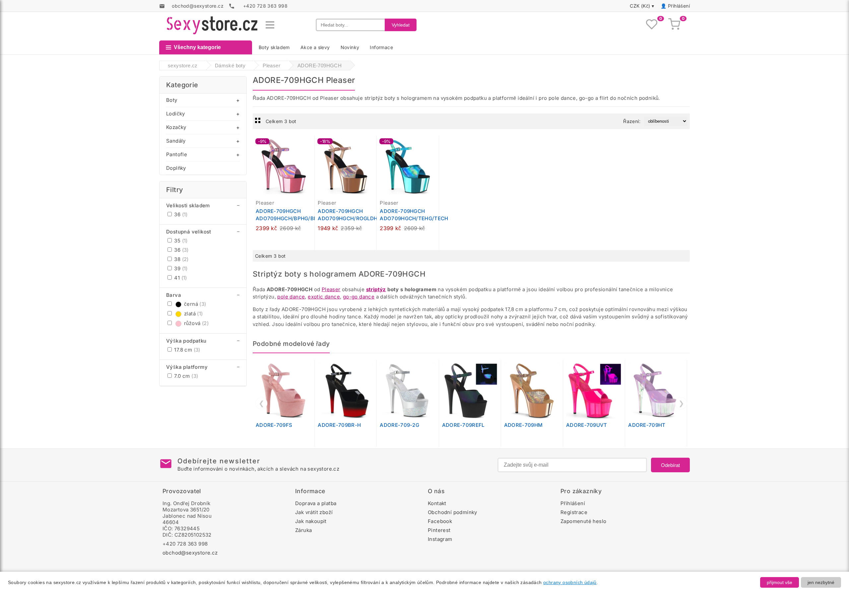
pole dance (291, 297)
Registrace (573, 512)
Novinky (350, 47)
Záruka (303, 530)
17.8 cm (186, 350)
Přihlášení (679, 6)
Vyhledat (401, 25)
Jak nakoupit (311, 521)
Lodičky (175, 113)
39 (180, 268)
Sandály (176, 141)
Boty (171, 100)
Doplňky (176, 168)
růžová (196, 323)
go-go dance (358, 297)
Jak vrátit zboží (314, 512)
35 (180, 240)
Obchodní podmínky (452, 512)
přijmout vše (779, 582)
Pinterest (439, 530)
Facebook (440, 521)
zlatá (193, 313)
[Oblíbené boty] (652, 25)
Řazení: (631, 121)
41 (180, 278)
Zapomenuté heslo (583, 521)
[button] (311, 144)
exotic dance (324, 297)
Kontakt (437, 503)
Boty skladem (274, 47)
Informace (381, 47)
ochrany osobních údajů (570, 582)
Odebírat (670, 465)
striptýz (376, 289)
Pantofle (176, 154)
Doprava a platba (315, 503)
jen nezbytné (821, 582)
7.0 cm (185, 376)
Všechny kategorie (197, 47)
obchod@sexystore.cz (190, 553)
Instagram (440, 539)
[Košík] (674, 25)
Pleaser (331, 289)
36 (180, 214)
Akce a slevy (315, 47)
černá (195, 304)
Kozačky (176, 127)
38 (181, 259)
